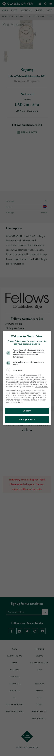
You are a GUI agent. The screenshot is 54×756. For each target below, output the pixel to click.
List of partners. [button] (41, 386)
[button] (27, 370)
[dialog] (27, 378)
